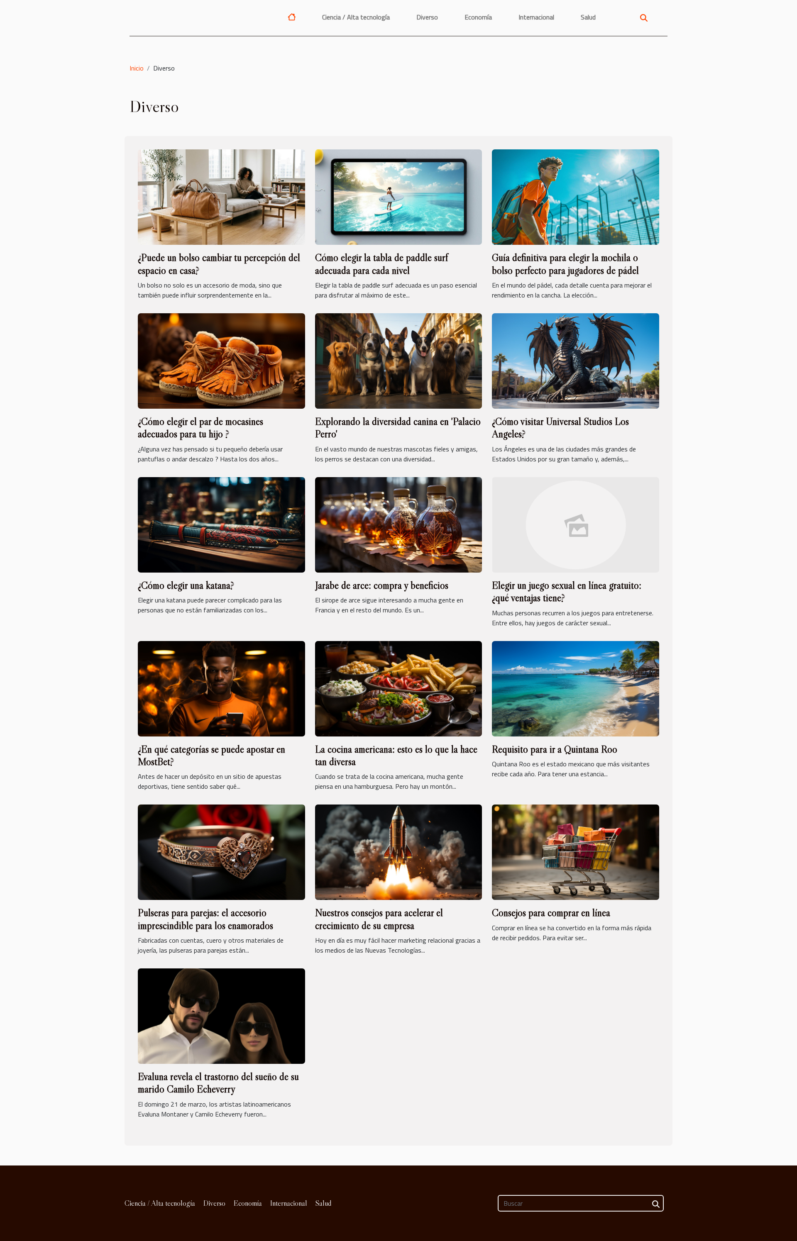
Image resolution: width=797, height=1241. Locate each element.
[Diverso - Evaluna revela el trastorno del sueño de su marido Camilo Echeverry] (221, 1015)
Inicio (137, 68)
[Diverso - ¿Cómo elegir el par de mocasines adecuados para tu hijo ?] (221, 360)
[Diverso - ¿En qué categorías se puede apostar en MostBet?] (221, 688)
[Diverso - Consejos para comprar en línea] (575, 851)
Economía (478, 17)
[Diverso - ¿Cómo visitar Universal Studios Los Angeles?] (575, 360)
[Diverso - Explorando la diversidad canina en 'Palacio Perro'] (398, 360)
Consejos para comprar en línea (551, 913)
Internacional (536, 17)
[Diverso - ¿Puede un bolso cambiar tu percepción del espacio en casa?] (221, 196)
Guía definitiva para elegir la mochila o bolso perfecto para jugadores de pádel (565, 263)
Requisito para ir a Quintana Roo (554, 749)
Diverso (427, 17)
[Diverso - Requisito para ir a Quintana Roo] (575, 688)
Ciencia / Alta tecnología (356, 17)
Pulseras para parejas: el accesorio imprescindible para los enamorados (205, 919)
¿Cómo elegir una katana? (186, 585)
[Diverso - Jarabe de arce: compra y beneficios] (398, 524)
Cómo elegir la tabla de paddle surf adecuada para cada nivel (381, 263)
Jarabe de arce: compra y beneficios (381, 585)
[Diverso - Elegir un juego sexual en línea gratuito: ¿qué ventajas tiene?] (575, 524)
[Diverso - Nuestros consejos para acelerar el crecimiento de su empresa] (398, 851)
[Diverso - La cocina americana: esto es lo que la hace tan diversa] (398, 688)
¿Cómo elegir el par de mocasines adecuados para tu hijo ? (200, 427)
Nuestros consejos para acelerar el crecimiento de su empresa (379, 919)
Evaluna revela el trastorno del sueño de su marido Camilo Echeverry (218, 1082)
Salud (588, 17)
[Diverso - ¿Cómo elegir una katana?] (221, 524)
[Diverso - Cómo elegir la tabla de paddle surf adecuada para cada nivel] (398, 196)
